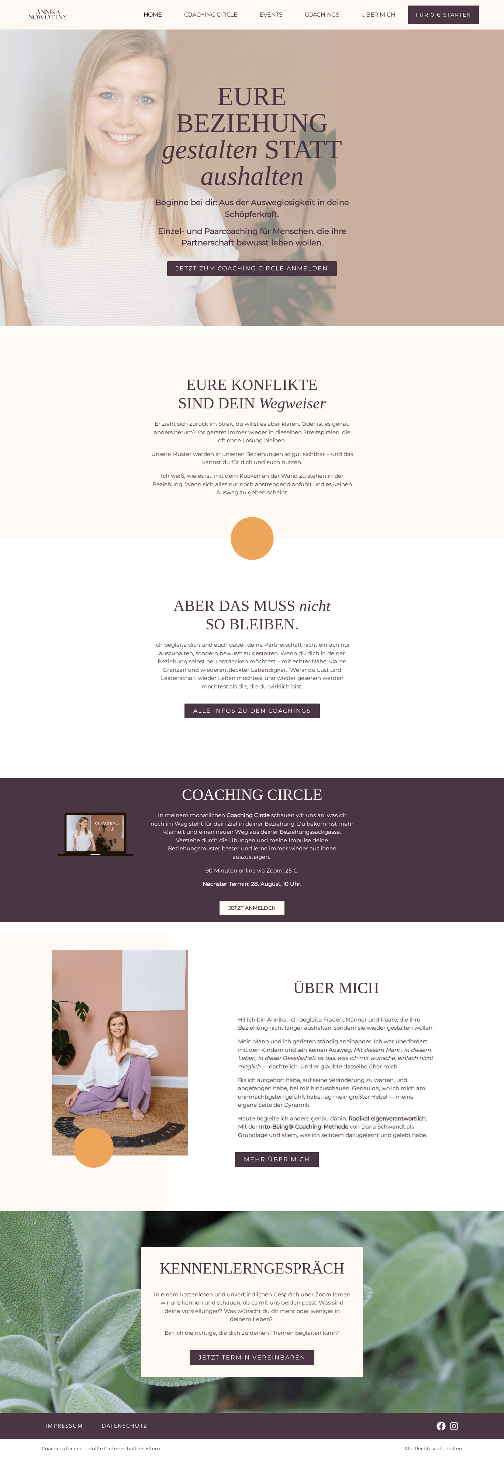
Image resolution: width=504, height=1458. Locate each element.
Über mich (378, 14)
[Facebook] (441, 1426)
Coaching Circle (210, 14)
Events (270, 14)
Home (153, 14)
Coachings (322, 14)
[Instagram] (454, 1426)
